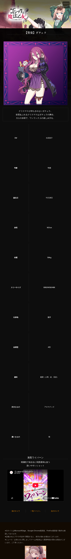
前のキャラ (16, 511)
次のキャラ (55, 511)
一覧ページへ (35, 511)
